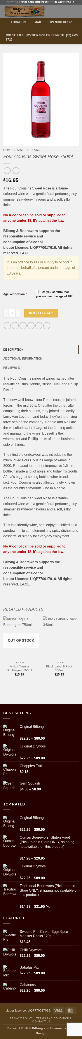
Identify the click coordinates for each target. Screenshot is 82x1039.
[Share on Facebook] (15, 325)
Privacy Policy (21, 1018)
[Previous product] (15, 170)
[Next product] (7, 170)
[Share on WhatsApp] (7, 325)
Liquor (36, 150)
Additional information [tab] (22, 358)
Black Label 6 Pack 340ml (59, 668)
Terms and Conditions (53, 1018)
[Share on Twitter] (23, 325)
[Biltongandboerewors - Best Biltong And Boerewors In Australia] (32, 11)
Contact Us (41, 1021)
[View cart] (68, 11)
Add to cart (41, 313)
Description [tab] (13, 349)
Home (7, 150)
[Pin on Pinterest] (38, 325)
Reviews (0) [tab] (12, 367)
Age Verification (15, 294)
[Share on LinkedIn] (46, 325)
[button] (76, 11)
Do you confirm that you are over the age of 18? (54, 294)
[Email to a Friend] (31, 325)
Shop (21, 150)
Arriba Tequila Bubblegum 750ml (19, 668)
